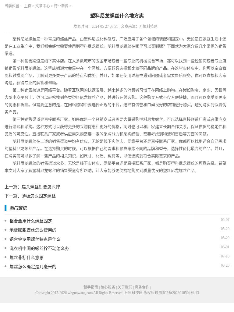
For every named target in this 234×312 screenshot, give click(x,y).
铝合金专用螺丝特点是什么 (35, 239)
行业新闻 (61, 6)
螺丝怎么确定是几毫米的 (32, 266)
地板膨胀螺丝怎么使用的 (32, 230)
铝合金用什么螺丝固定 (30, 221)
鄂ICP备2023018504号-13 (179, 293)
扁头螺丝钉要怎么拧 (41, 187)
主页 (27, 6)
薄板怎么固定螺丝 (39, 196)
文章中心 (42, 6)
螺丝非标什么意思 (26, 257)
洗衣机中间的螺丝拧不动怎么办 (39, 248)
